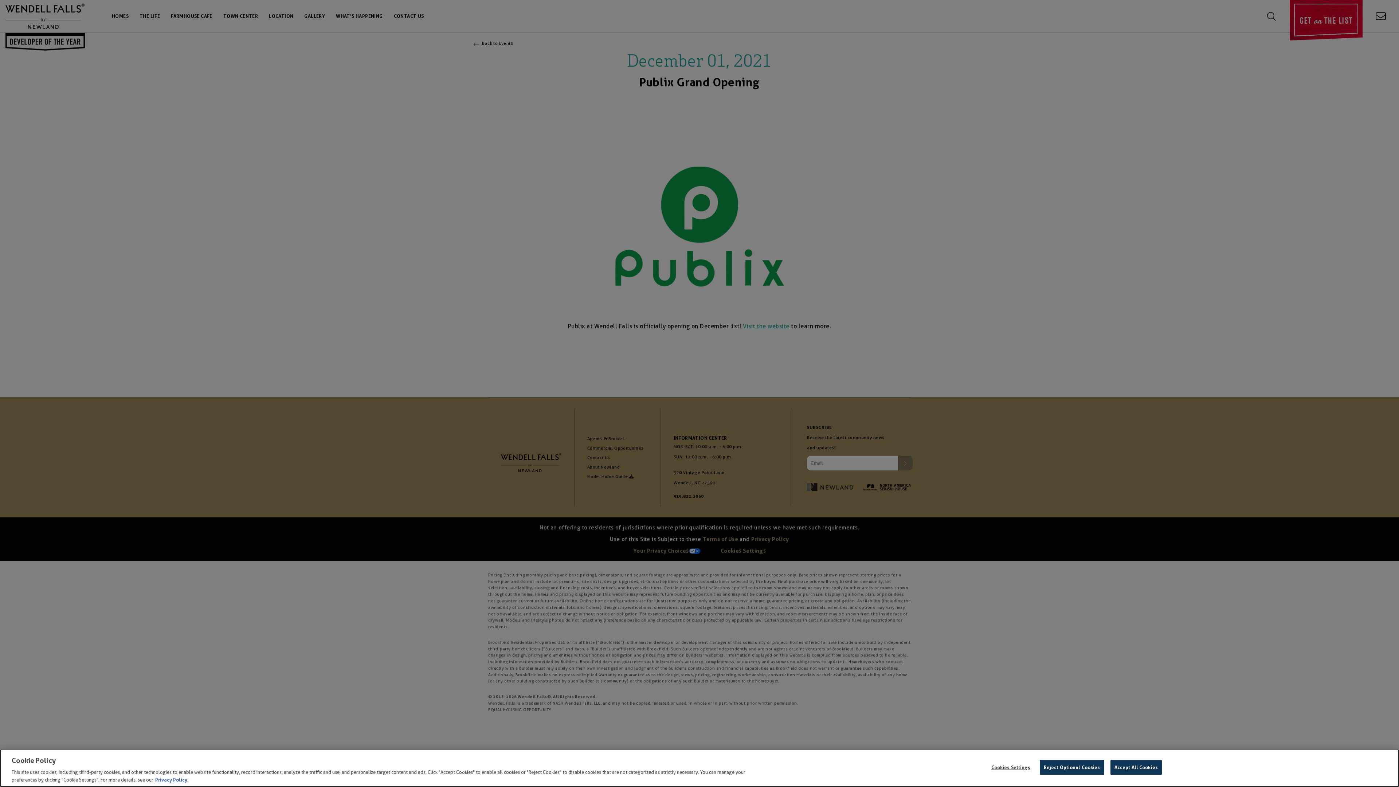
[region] (699, 768)
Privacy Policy (171, 779)
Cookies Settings (1010, 767)
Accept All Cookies (1136, 767)
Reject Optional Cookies (1072, 767)
